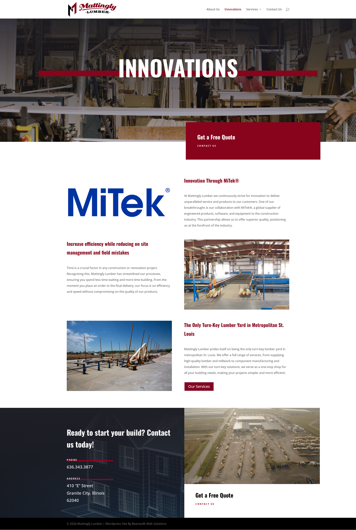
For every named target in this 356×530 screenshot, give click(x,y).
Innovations (233, 9)
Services (252, 9)
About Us (213, 9)
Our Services (199, 386)
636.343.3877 (80, 467)
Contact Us (274, 9)
